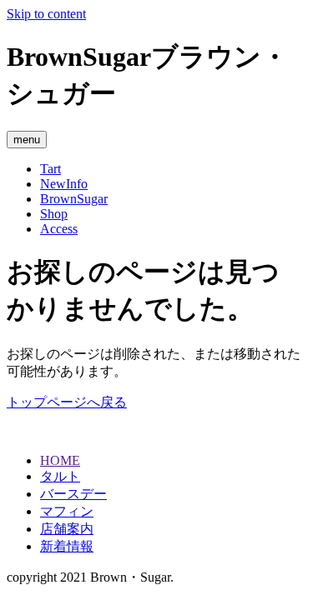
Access (59, 229)
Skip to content (46, 14)
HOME (60, 460)
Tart (50, 169)
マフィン (66, 511)
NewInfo (64, 184)
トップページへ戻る (67, 402)
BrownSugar (74, 199)
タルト (60, 476)
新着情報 (66, 546)
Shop (54, 214)
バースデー (73, 494)
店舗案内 (66, 529)
